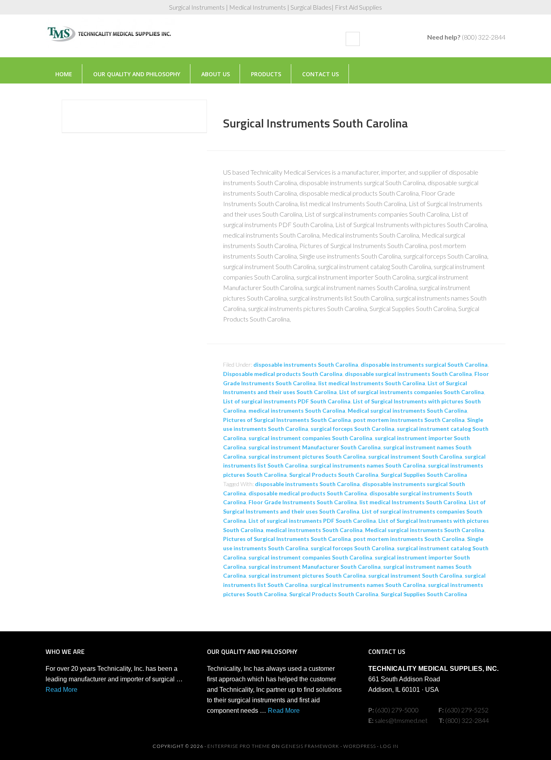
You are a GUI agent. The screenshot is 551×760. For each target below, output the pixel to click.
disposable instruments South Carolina (305, 364)
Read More (61, 689)
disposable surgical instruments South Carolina (408, 373)
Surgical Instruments (110, 40)
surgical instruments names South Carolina (368, 465)
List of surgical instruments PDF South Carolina (287, 401)
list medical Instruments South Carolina (371, 383)
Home (63, 74)
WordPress (359, 746)
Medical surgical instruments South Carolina (407, 410)
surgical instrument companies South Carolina (310, 437)
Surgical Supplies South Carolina (424, 474)
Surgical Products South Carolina (333, 474)
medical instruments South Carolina (296, 410)
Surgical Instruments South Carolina (315, 123)
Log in (389, 746)
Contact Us (320, 74)
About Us (215, 74)
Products (266, 74)
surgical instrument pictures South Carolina (307, 456)
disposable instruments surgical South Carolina (424, 364)
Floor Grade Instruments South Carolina (302, 502)
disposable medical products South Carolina (307, 493)
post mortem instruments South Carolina (409, 419)
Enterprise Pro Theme (238, 746)
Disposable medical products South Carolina (282, 373)
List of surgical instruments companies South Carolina (411, 391)
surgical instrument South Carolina (415, 456)
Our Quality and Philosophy (136, 74)
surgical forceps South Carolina (352, 428)
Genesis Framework (310, 746)
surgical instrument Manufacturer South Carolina (314, 447)
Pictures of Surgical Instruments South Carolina (287, 419)
